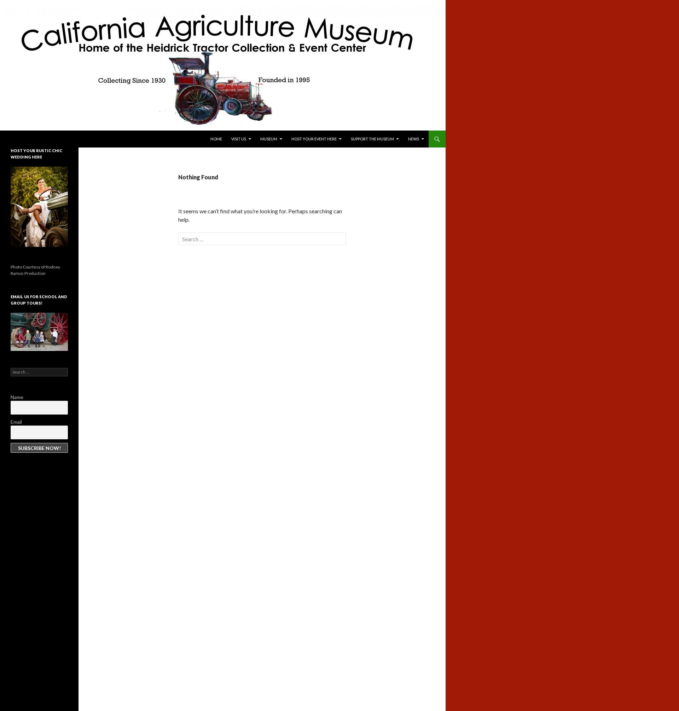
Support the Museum (372, 139)
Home (216, 139)
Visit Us (238, 139)
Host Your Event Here (314, 139)
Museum (268, 139)
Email (16, 422)
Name (17, 397)
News (413, 139)
